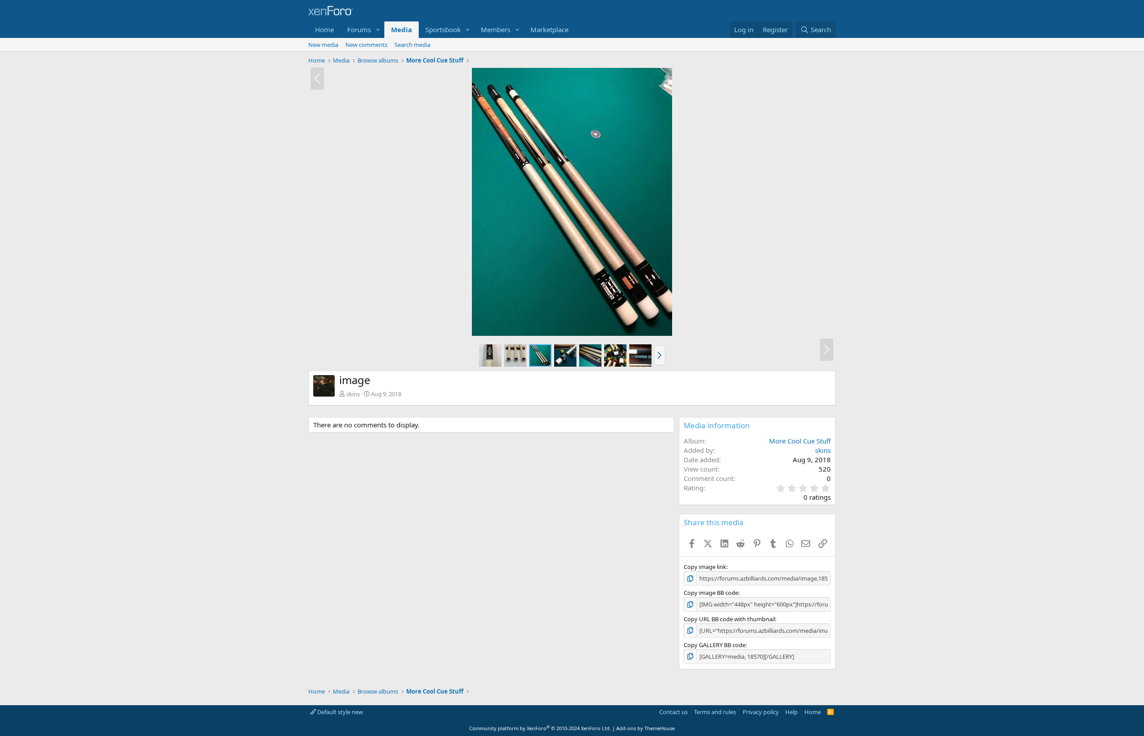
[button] (378, 29)
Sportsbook (443, 29)
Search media (412, 45)
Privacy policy (761, 712)
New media (323, 45)
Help (791, 712)
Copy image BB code (711, 593)
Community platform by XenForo (540, 728)
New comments (366, 45)
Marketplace (549, 29)
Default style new (339, 712)
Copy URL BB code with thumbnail (729, 619)
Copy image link (705, 567)
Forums (359, 29)
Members (495, 29)
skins (353, 394)
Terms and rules (715, 712)
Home (324, 29)
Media (401, 29)
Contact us (673, 712)
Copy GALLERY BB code (714, 645)
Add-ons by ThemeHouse (645, 728)
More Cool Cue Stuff (800, 440)
